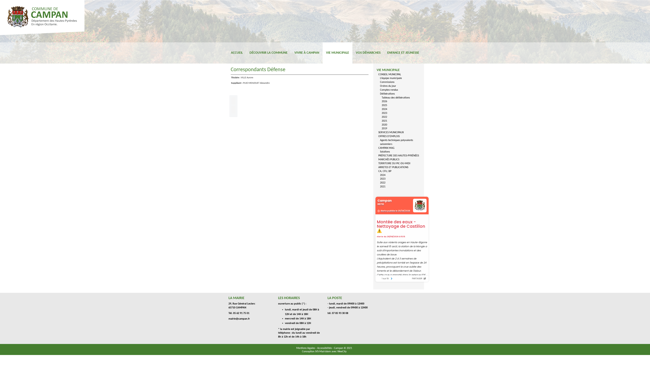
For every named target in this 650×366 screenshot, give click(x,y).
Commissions (387, 82)
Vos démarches (368, 53)
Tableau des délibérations (396, 97)
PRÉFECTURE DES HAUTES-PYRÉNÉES (398, 155)
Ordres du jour (388, 86)
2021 (384, 121)
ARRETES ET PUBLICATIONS (393, 167)
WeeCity (341, 351)
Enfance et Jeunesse (403, 53)
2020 (384, 125)
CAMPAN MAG (386, 148)
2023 (384, 113)
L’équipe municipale (391, 78)
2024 (384, 109)
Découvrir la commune (269, 53)
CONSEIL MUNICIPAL (389, 74)
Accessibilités (324, 348)
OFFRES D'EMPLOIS (389, 136)
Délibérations (387, 94)
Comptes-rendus (389, 90)
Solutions (385, 151)
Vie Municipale (337, 53)
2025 (384, 105)
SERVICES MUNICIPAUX (391, 132)
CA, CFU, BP (384, 171)
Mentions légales (306, 348)
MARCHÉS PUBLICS (388, 159)
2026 (384, 101)
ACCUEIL (237, 53)
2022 (384, 117)
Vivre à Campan (306, 53)
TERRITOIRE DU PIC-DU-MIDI (394, 163)
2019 (384, 128)
